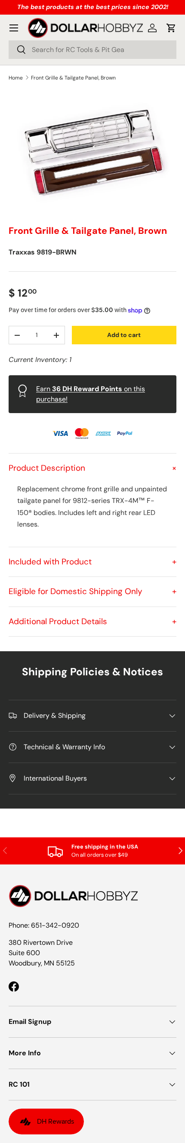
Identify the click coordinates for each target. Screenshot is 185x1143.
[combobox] (92, 49)
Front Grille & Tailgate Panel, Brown (73, 77)
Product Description (92, 468)
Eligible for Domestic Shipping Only (92, 591)
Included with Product (92, 561)
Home (16, 77)
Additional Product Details (92, 621)
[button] (171, 27)
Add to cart (124, 335)
